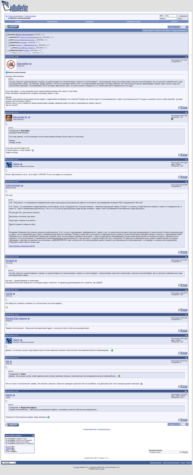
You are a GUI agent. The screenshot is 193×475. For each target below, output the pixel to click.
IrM (7, 361)
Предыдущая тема (90, 429)
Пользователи (52, 21)
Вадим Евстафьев (16, 318)
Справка (18, 21)
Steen (16, 164)
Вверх (188, 462)
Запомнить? (184, 16)
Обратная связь (155, 462)
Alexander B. (20, 117)
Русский (76, 467)
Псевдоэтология (30, 16)
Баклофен (23, 63)
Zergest (10, 260)
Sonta (9, 293)
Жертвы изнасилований (24, 34)
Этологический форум (15, 16)
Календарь (90, 21)
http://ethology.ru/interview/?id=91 (22, 246)
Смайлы (8, 448)
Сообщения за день (133, 21)
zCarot (102, 469)
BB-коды (8, 447)
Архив (183, 462)
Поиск (173, 21)
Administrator (13, 185)
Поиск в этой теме (162, 30)
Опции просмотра (179, 30)
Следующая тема (103, 429)
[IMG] (7, 450)
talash (9, 395)
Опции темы (147, 30)
